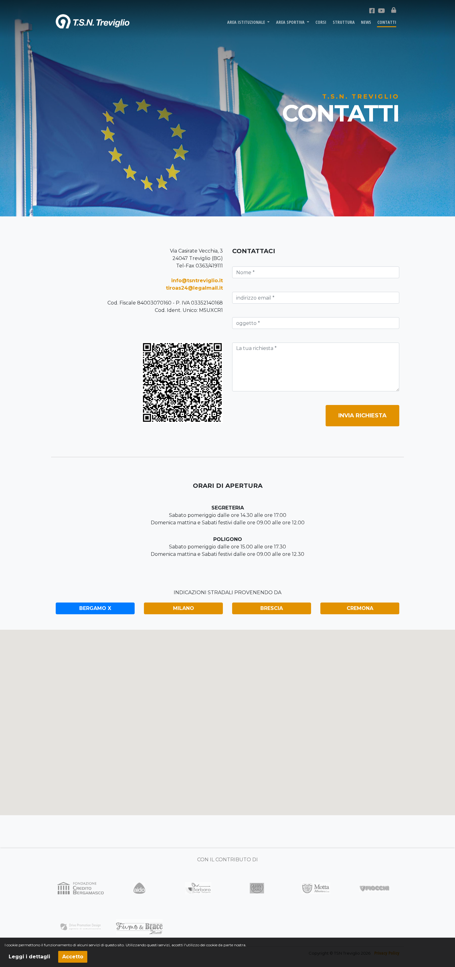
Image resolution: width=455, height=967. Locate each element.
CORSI (320, 22)
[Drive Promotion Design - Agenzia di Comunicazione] (80, 927)
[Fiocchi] (374, 888)
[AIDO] (139, 888)
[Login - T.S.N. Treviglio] (394, 10)
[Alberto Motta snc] (315, 888)
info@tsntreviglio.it (197, 280)
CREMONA (360, 608)
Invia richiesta (362, 415)
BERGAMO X (95, 608)
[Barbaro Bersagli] (198, 888)
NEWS (366, 22)
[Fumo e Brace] (139, 926)
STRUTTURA (344, 22)
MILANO (183, 608)
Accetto (72, 957)
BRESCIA (271, 608)
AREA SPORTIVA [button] (291, 22)
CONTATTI (386, 22)
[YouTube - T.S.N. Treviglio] (381, 11)
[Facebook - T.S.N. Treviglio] (372, 11)
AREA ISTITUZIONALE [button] (246, 22)
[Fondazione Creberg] (80, 888)
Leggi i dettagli (29, 957)
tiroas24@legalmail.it (194, 288)
